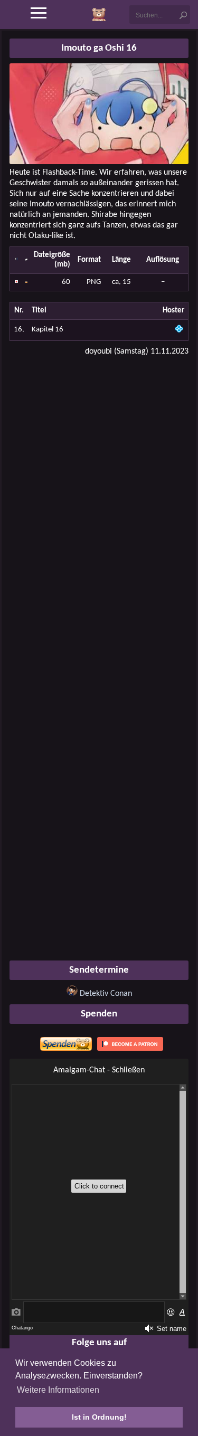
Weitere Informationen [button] (58, 1389)
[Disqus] (99, 499)
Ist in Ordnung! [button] (99, 1417)
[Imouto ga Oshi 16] (99, 162)
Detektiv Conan (106, 994)
